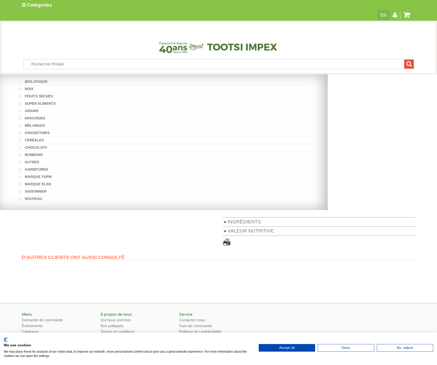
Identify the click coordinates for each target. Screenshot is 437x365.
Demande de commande (42, 320)
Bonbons (35, 155)
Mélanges (36, 125)
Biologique (37, 82)
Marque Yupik (38, 177)
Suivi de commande (195, 326)
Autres (33, 162)
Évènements (32, 326)
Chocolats (35, 147)
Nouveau (34, 199)
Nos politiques (112, 326)
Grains (31, 111)
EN (383, 15)
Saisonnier (37, 191)
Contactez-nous (192, 320)
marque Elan (37, 184)
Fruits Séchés (38, 96)
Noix (30, 89)
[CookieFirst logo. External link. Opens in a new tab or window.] (6, 339)
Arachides (36, 118)
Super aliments (40, 103)
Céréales (34, 140)
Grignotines (37, 133)
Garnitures (36, 169)
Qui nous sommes (115, 320)
